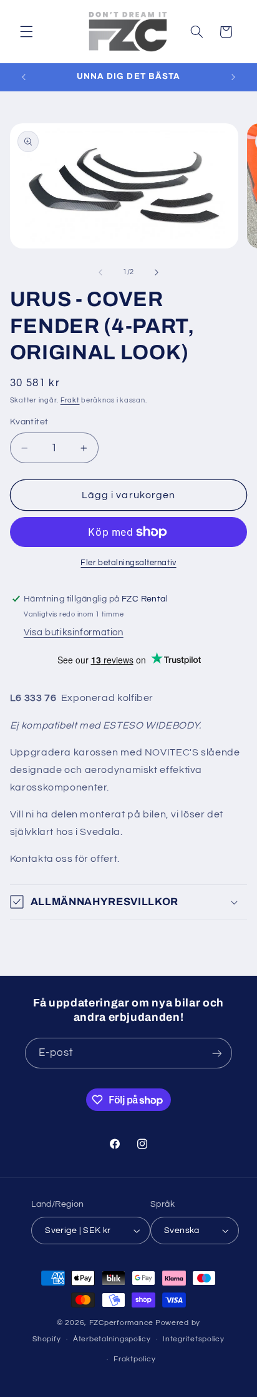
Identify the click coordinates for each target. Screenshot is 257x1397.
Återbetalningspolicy (112, 1339)
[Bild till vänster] (100, 272)
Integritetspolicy (194, 1339)
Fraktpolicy (134, 1359)
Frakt (70, 400)
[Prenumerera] (217, 1053)
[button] (26, 32)
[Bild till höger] (156, 272)
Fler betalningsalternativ (128, 563)
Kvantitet (29, 421)
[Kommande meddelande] (233, 77)
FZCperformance (121, 1322)
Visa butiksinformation (74, 632)
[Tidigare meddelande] (23, 77)
